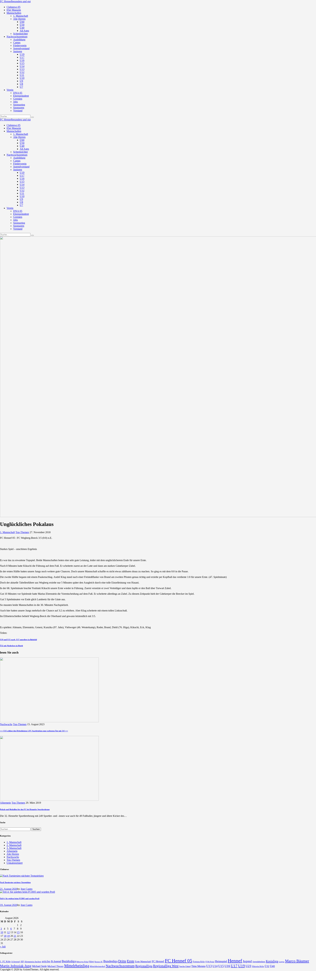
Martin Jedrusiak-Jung (15, 966)
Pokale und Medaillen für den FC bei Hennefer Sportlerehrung (25, 809)
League (281, 962)
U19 (241, 966)
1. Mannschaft (7, 532)
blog (91, 961)
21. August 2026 (8, 888)
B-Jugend (56, 961)
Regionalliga (143, 966)
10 (1, 932)
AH (22, 961)
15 (18, 932)
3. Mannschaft (14, 848)
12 (8, 932)
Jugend (247, 961)
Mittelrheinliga (76, 965)
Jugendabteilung (258, 962)
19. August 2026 (8, 905)
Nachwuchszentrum (120, 966)
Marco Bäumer (297, 961)
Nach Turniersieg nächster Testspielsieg (15, 882)
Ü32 (267, 966)
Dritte (122, 961)
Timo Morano (198, 966)
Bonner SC (98, 962)
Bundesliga (110, 961)
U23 (248, 966)
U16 (227, 966)
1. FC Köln (5, 961)
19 (8, 936)
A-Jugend (15, 961)
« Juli (3, 946)
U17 (234, 966)
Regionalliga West (166, 966)
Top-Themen (22, 532)
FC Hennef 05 (178, 960)
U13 (209, 966)
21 (15, 936)
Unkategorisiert (15, 863)
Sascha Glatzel (185, 966)
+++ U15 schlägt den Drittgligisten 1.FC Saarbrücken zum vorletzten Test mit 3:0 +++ (34, 731)
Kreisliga (272, 961)
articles (46, 961)
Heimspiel (221, 961)
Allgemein (5, 802)
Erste (130, 961)
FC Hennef (158, 961)
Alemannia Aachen (32, 961)
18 (5, 936)
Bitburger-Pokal (82, 962)
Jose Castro (26, 888)
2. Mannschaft (14, 845)
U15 (221, 966)
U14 (215, 966)
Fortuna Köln (199, 961)
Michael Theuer (55, 966)
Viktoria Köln (258, 966)
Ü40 (272, 966)
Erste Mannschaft (143, 961)
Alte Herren (13, 854)
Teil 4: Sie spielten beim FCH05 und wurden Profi (19, 898)
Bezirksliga (69, 961)
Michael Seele (39, 966)
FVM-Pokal (209, 962)
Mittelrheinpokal (97, 966)
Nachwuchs (6, 724)
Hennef (235, 960)
